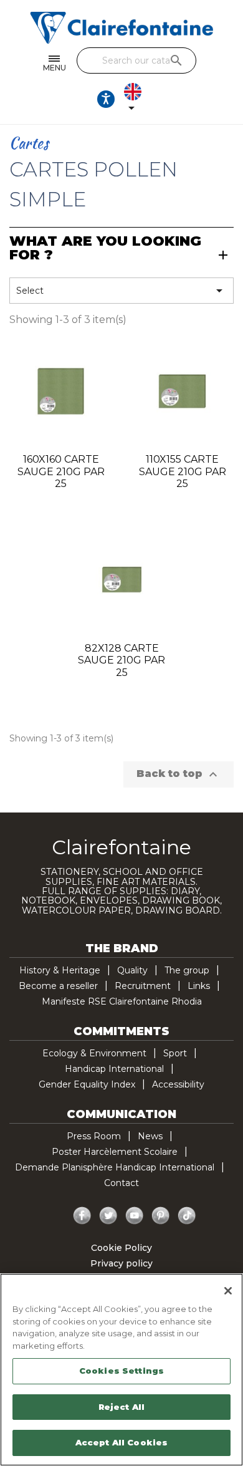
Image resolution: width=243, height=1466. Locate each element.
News (150, 1136)
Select (121, 290)
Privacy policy (121, 1263)
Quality (132, 970)
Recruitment (143, 985)
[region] (121, 1369)
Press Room (94, 1136)
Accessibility (178, 1084)
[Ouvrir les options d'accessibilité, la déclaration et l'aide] (106, 99)
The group (186, 970)
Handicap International (114, 1068)
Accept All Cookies (121, 1442)
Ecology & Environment (94, 1053)
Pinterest (161, 1216)
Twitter (108, 1216)
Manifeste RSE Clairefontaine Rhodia (122, 1001)
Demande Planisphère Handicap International (114, 1167)
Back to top (178, 774)
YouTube (135, 1216)
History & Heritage (59, 970)
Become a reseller (58, 985)
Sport (175, 1053)
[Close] (228, 1290)
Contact (121, 1183)
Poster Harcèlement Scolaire (115, 1151)
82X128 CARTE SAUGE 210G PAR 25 (121, 660)
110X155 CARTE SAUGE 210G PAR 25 (182, 471)
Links (199, 985)
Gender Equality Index (87, 1084)
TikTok (187, 1216)
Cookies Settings (121, 1371)
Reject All (121, 1407)
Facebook (82, 1216)
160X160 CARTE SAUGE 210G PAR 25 (61, 471)
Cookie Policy (121, 1247)
